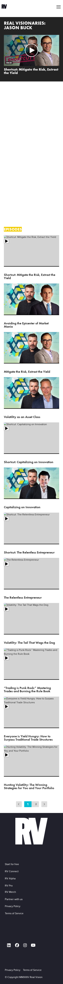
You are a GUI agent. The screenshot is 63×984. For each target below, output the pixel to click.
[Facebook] (17, 945)
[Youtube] (33, 945)
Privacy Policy (13, 906)
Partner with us (14, 899)
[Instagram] (25, 945)
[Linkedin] (9, 945)
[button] (59, 7)
